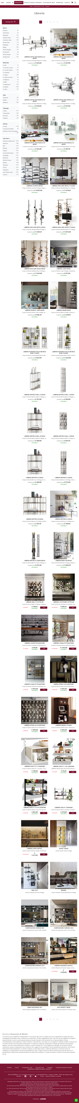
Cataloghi (49, 1067)
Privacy (42, 1076)
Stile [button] (4, 95)
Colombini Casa (7, 40)
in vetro (5, 89)
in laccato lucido (8, 67)
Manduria (5, 157)
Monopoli (5, 165)
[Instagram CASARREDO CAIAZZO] (30, 1076)
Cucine (17, 1067)
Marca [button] (5, 28)
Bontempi (5, 35)
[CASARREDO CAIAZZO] (2, 2)
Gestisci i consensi (56, 1076)
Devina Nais (6, 42)
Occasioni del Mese (49, 2)
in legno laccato (7, 77)
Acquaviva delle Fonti (9, 141)
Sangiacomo (6, 56)
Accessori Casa (40, 1067)
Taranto (5, 174)
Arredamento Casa (39, 6)
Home (31, 6)
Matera (5, 162)
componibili (6, 113)
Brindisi (5, 148)
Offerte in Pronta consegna (33, 2)
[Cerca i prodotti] (75, 3)
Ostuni (4, 167)
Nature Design (7, 49)
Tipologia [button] (6, 108)
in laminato (6, 72)
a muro (5, 111)
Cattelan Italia (7, 37)
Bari (4, 145)
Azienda (8, 2)
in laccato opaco (8, 70)
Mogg (4, 47)
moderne (5, 102)
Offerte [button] (5, 124)
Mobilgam (5, 45)
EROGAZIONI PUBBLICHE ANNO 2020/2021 (39, 1069)
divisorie (5, 115)
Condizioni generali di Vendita (64, 1067)
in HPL (5, 65)
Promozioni (59, 2)
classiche (5, 97)
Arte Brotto (6, 33)
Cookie (47, 1076)
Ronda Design (6, 54)
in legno (5, 75)
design (5, 100)
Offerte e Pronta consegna (10, 131)
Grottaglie (5, 155)
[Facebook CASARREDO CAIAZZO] (25, 1076)
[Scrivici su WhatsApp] (76, 1100)
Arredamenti (19, 2)
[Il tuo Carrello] (72, 3)
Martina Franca (7, 160)
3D (13, 2)
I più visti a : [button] (6, 138)
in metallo (5, 87)
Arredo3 (5, 30)
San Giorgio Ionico (8, 172)
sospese (5, 118)
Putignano (5, 169)
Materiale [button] (6, 62)
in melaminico (6, 84)
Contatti (67, 2)
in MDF (5, 82)
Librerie (47, 6)
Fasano (5, 150)
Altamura (5, 143)
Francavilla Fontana (8, 153)
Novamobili (6, 52)
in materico (6, 79)
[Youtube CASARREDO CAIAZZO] (35, 1076)
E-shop (5, 126)
